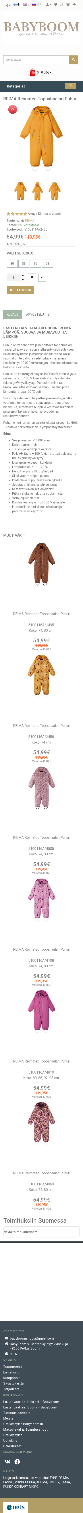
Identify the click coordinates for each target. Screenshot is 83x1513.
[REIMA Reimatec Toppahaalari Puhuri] (41, 138)
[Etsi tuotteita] (73, 59)
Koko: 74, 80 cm (41, 630)
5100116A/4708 (41, 960)
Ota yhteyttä (12, 1435)
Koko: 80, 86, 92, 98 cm (41, 1078)
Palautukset (12, 1446)
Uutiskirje (10, 1440)
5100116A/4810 (41, 1072)
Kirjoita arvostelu (50, 214)
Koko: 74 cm (42, 742)
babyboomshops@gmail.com (32, 1338)
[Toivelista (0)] (55, 4)
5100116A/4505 (41, 849)
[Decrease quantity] (22, 280)
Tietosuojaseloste (17, 1413)
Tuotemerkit (12, 1367)
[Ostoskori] (68, 4)
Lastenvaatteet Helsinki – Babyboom (31, 1402)
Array (31, 214)
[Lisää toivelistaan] (32, 277)
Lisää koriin (21, 290)
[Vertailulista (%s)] (61, 4)
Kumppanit (11, 1378)
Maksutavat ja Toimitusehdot (25, 1429)
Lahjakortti (11, 1372)
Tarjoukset (11, 1389)
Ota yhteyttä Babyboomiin (23, 1424)
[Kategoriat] (70, 86)
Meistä (8, 1418)
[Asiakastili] (48, 4)
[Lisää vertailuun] (42, 278)
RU (38, 4)
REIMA (30, 220)
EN (29, 4)
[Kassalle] (74, 4)
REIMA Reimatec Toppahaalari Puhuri (41, 614)
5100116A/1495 (41, 625)
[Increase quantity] (22, 276)
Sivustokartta (13, 1383)
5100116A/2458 (41, 737)
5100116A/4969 (41, 1184)
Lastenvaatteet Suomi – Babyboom (30, 1407)
